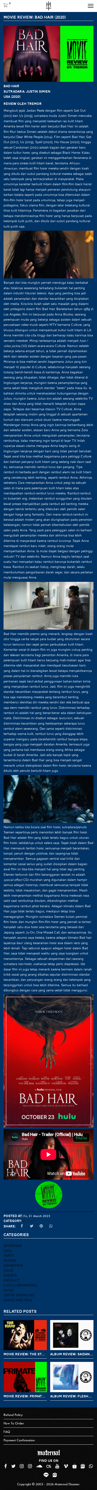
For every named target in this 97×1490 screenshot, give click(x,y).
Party (9, 1255)
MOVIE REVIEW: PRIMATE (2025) (25, 1396)
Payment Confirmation (19, 1440)
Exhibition (13, 1265)
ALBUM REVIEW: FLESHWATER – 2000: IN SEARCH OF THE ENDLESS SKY (71, 1396)
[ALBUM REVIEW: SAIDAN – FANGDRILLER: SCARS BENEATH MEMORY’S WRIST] (71, 1335)
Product (12, 1280)
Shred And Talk (18, 1300)
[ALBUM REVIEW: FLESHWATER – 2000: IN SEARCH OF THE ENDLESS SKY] (71, 1377)
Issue (8, 1270)
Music (9, 1290)
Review (28, 1221)
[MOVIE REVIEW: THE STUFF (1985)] (25, 1335)
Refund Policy (13, 1415)
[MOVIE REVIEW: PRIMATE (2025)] (25, 1377)
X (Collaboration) (20, 1285)
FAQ (7, 1432)
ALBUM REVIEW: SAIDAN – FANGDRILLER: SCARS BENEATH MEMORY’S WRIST (71, 1354)
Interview (13, 1246)
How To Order (14, 1423)
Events (10, 1275)
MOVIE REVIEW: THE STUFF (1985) (25, 1354)
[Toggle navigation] (90, 6)
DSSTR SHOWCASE (19, 1295)
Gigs (7, 1251)
